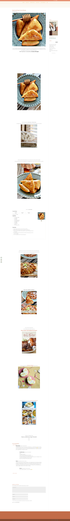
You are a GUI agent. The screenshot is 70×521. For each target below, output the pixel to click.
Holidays (37, 2)
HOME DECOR (32, 2)
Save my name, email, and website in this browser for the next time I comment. (22, 500)
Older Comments (14, 473)
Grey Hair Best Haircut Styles (52, 44)
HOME (23, 2)
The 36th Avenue (15, 11)
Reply (44, 446)
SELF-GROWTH (43, 2)
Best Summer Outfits (51, 47)
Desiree (21, 468)
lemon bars (30, 365)
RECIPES (27, 2)
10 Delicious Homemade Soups (34, 400)
